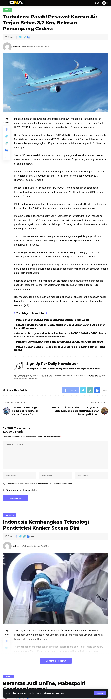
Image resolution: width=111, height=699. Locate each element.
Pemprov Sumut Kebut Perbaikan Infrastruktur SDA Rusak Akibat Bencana (59, 341)
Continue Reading (55, 660)
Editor (16, 46)
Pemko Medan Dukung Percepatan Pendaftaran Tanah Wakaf (52, 320)
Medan (8, 10)
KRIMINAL (9, 676)
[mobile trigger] (5, 3)
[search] (91, 3)
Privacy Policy (41, 693)
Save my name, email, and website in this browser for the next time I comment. (40, 483)
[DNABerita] (16, 3)
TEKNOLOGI (9, 515)
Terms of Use (58, 693)
